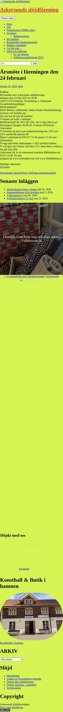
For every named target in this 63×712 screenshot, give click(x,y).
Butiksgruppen (21, 36)
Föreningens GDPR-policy (21, 30)
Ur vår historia (21, 54)
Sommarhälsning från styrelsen (23, 192)
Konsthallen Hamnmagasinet (22, 42)
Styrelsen (11, 33)
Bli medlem (13, 39)
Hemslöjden (13, 675)
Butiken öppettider (16, 45)
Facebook (24, 568)
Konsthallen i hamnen (11, 642)
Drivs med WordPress (11, 707)
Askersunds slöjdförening (29, 10)
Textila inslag (14, 687)
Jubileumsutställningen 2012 (28, 57)
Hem (9, 24)
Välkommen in (15, 195)
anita (20, 86)
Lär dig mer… (14, 48)
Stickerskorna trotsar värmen (22, 189)
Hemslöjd (44, 172)
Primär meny (7, 18)
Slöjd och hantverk (17, 51)
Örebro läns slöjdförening (20, 681)
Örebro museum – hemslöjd (21, 684)
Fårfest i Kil (16, 172)
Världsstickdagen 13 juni (20, 198)
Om (9, 27)
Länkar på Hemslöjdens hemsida (24, 678)
